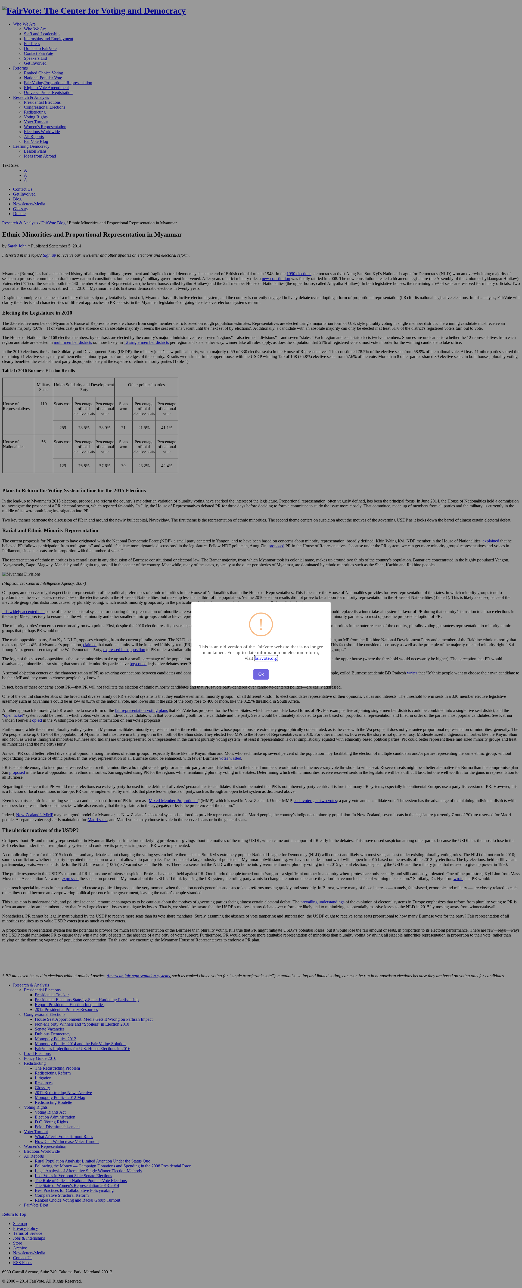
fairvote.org (266, 658)
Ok (261, 674)
